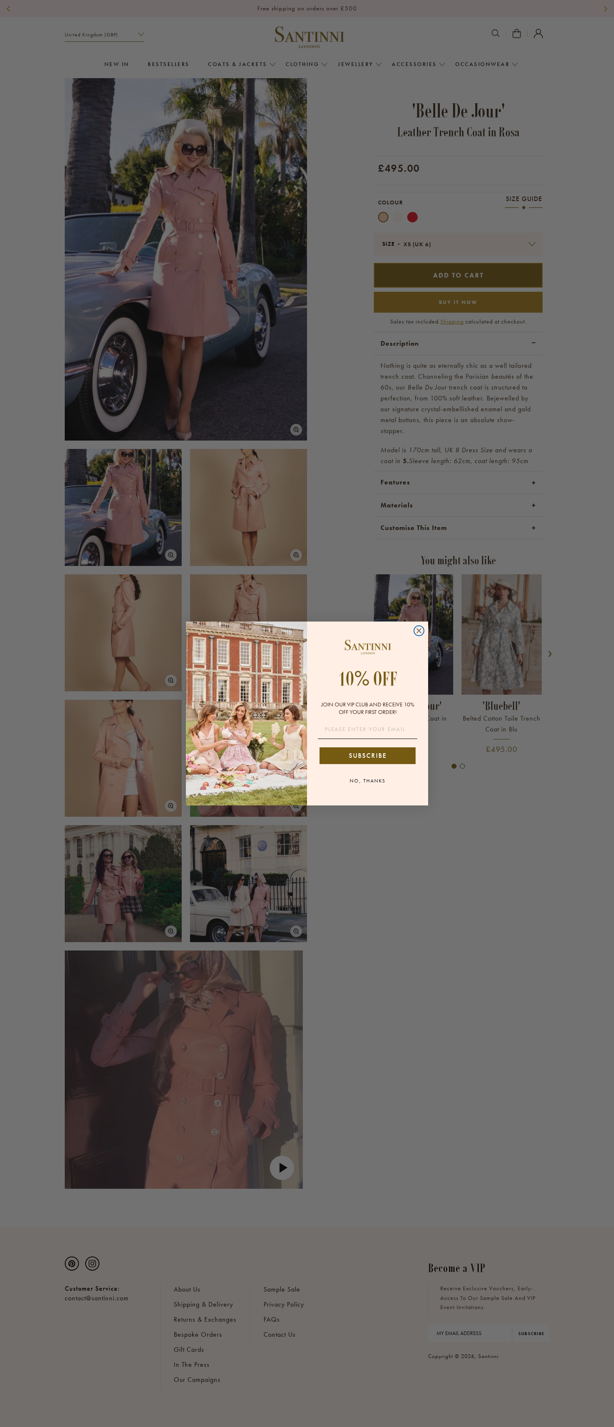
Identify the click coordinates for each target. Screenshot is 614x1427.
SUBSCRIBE (368, 755)
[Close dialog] (419, 631)
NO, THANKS (368, 780)
